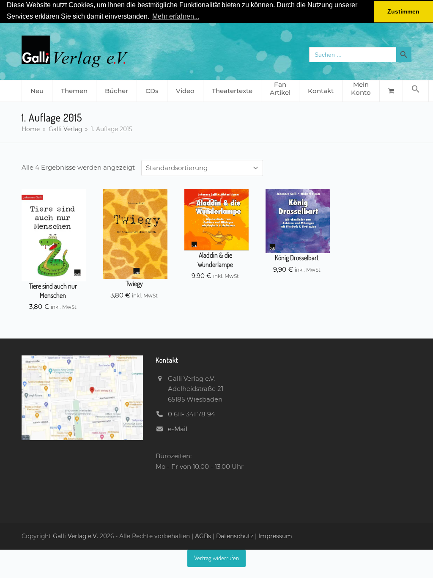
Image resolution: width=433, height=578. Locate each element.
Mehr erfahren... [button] (175, 16)
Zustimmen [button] (403, 11)
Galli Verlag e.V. (76, 536)
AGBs (204, 536)
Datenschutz (234, 536)
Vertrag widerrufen (216, 558)
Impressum (275, 536)
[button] (415, 91)
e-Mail (177, 429)
